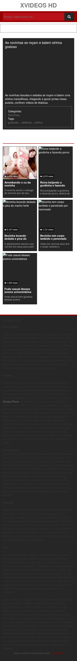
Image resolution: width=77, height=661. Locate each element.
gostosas (13, 122)
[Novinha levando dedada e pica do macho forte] (20, 203)
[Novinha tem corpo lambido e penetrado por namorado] (56, 205)
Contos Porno (11, 401)
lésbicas (27, 122)
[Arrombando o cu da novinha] (20, 162)
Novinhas (13, 115)
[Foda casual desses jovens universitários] (20, 256)
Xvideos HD (38, 5)
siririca (39, 122)
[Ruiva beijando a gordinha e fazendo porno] (56, 150)
